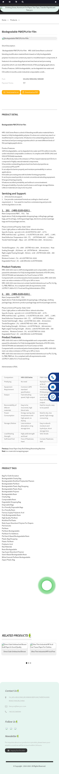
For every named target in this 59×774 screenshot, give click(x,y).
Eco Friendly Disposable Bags (12, 507)
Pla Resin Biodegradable (10, 531)
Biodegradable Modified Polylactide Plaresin (18, 481)
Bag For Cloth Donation (10, 476)
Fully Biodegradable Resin (11, 515)
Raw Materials (7, 547)
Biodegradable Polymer (10, 491)
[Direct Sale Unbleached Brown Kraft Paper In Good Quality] (14, 645)
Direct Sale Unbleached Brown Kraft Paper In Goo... (15, 652)
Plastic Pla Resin (8, 541)
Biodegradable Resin (9, 494)
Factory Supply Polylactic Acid (13, 512)
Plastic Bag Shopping (9, 539)
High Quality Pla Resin (10, 518)
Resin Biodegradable (9, 549)
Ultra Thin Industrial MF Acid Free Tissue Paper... (43, 652)
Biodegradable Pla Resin (10, 484)
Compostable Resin (9, 499)
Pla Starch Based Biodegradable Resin (15, 536)
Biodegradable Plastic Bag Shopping (15, 486)
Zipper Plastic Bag (8, 560)
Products (13, 20)
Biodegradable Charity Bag (11, 478)
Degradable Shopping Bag (11, 502)
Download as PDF (31, 92)
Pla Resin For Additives (10, 534)
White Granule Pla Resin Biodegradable (16, 557)
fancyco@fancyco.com (17, 706)
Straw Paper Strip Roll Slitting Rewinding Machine (27, 449)
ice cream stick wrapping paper (17, 451)
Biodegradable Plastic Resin (12, 489)
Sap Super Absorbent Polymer (13, 552)
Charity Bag (6, 497)
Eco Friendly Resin (8, 510)
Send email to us (12, 92)
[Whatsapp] (47, 585)
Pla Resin (5, 528)
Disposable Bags (8, 505)
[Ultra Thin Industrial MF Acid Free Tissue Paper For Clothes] (43, 645)
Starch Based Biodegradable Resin (14, 554)
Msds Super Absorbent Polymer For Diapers (17, 523)
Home (4, 20)
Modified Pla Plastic (9, 520)
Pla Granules (6, 526)
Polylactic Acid (7, 544)
